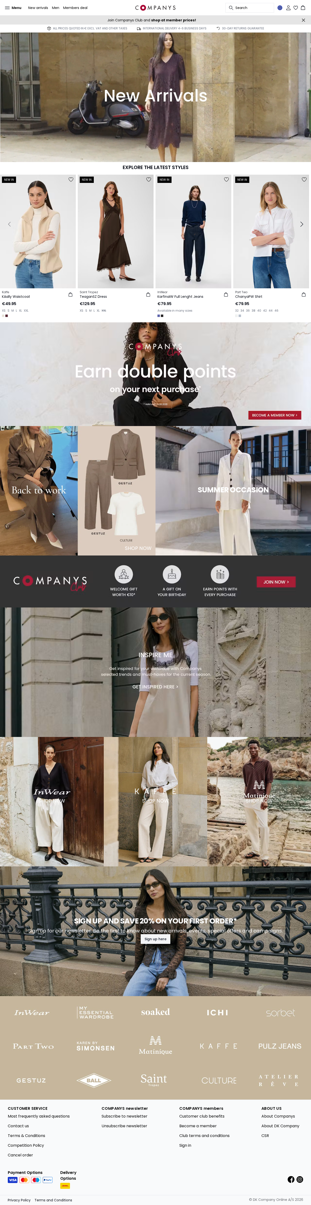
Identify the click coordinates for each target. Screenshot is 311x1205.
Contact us (18, 1126)
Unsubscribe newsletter (124, 1126)
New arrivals (38, 7)
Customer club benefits (202, 1116)
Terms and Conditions (53, 1200)
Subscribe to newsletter (124, 1116)
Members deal (75, 7)
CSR (265, 1135)
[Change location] (280, 8)
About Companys (278, 1116)
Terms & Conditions (26, 1135)
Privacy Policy (19, 1200)
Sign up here (155, 939)
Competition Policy (26, 1145)
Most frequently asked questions (39, 1116)
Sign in (185, 1145)
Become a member (198, 1126)
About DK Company (280, 1126)
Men (55, 7)
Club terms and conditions (204, 1135)
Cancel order (20, 1155)
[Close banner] (303, 20)
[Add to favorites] (71, 179)
